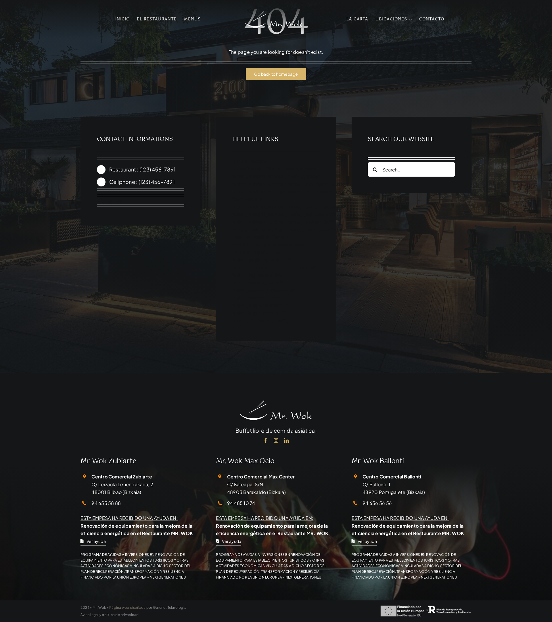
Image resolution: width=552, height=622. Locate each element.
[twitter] (109, 202)
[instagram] (120, 202)
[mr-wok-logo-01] (273, 14)
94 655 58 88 (106, 503)
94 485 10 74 (241, 503)
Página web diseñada (127, 607)
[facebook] (99, 202)
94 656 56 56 (377, 503)
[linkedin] (286, 440)
